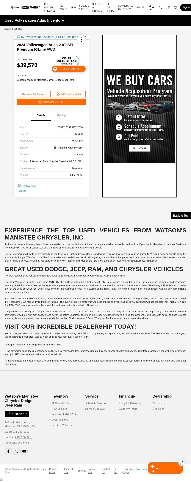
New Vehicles (59, 408)
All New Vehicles (61, 403)
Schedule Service (95, 403)
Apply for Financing (130, 403)
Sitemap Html (92, 471)
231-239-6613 (21, 431)
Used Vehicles (59, 419)
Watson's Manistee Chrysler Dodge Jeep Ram (25, 471)
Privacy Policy (53, 471)
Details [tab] (41, 115)
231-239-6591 (23, 437)
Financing (127, 396)
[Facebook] (8, 451)
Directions (158, 408)
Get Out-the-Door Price (54, 102)
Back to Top (181, 215)
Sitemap (82, 470)
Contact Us (19, 413)
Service (91, 396)
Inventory (59, 396)
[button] (81, 39)
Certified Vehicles (61, 425)
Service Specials (95, 408)
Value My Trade (128, 408)
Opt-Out (116, 471)
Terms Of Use (68, 471)
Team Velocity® (143, 469)
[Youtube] (24, 451)
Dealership (162, 396)
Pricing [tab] (61, 115)
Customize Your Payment (33, 94)
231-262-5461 (20, 442)
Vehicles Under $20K (63, 414)
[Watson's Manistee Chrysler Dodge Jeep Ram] (25, 7)
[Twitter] (16, 451)
